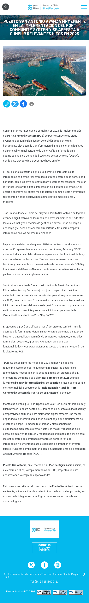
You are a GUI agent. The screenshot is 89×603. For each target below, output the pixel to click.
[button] (6, 104)
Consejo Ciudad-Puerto (44, 548)
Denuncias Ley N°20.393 (20, 591)
